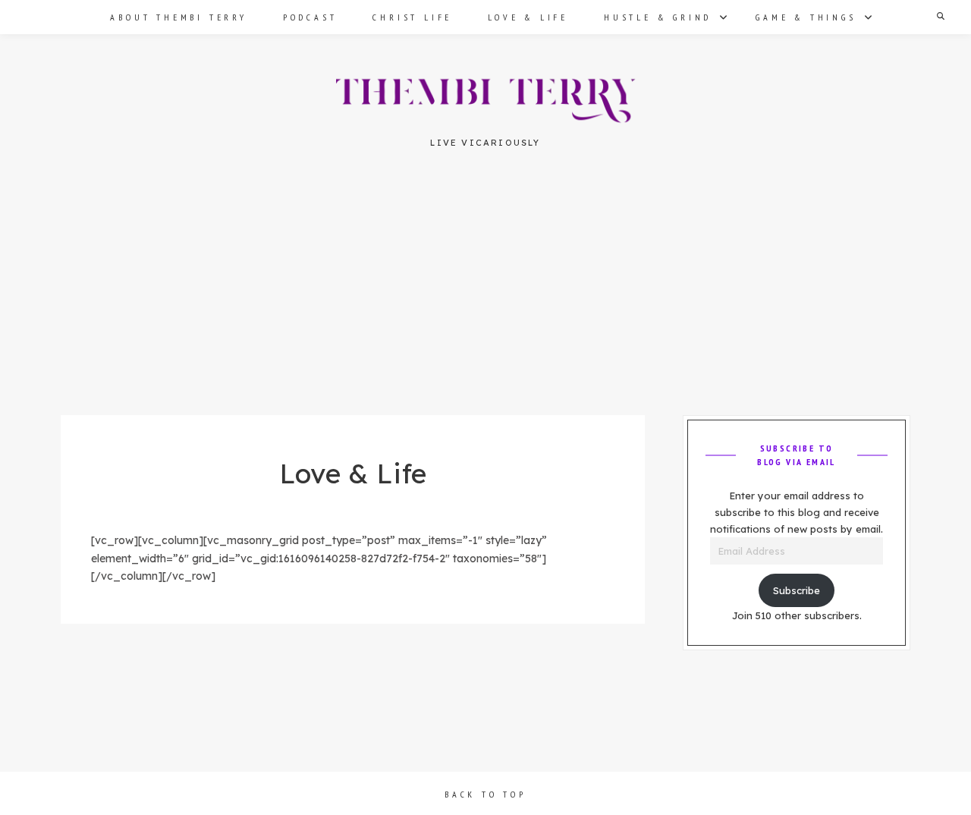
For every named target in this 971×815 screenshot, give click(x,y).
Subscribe (796, 590)
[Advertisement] (485, 303)
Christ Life (412, 17)
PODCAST (310, 17)
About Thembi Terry (178, 17)
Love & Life (528, 17)
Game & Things (806, 17)
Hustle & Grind (658, 17)
